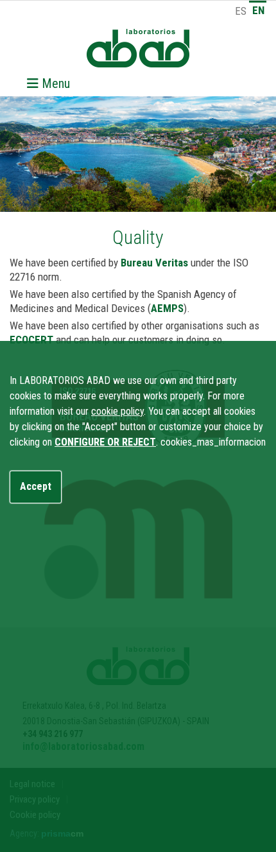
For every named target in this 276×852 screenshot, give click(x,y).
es (240, 10)
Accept (35, 486)
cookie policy (117, 411)
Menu (54, 83)
